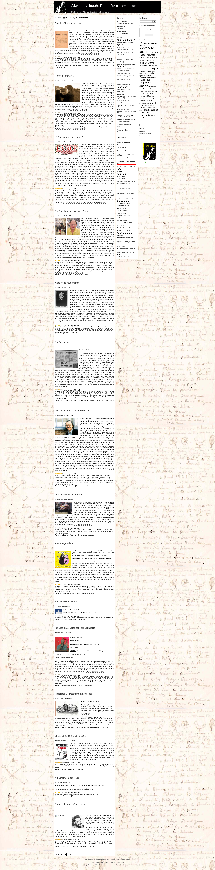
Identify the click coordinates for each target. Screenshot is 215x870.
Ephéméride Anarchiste (123, 191)
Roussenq (144, 105)
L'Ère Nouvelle (102, 60)
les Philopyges (75, 269)
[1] (98, 701)
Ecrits (79, 118)
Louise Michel (66, 197)
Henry (70, 194)
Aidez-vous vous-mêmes (67, 283)
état (86, 588)
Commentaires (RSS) (119, 862)
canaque (99, 475)
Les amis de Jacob (88, 66)
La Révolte (73, 196)
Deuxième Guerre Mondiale (82, 393)
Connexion (142, 131)
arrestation (78, 391)
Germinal (110, 58)
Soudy (87, 199)
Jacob (90, 60)
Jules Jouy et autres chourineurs (126, 193)
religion (105, 590)
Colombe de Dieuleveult (105, 114)
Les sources (120, 82)
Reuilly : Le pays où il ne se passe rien (94, 400)
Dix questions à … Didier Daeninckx (72, 410)
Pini (79, 197)
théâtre (71, 484)
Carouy (67, 192)
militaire (65, 794)
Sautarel (98, 62)
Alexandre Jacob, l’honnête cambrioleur (103, 5)
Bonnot (103, 190)
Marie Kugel (59, 62)
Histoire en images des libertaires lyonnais (126, 249)
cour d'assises (92, 719)
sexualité (65, 272)
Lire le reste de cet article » (90, 53)
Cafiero (98, 586)
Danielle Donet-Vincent (97, 116)
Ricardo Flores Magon (105, 843)
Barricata (119, 171)
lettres (84, 120)
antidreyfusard (108, 262)
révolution (94, 843)
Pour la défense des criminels (69, 23)
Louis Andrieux (68, 481)
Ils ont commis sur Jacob (71, 127)
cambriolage (59, 192)
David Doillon (108, 719)
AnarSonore (120, 168)
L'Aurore (100, 267)
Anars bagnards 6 (64, 543)
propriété (97, 682)
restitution (107, 618)
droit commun (60, 118)
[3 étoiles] (58, 57)
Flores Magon (93, 841)
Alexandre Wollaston (86, 262)
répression (83, 123)
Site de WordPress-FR (145, 138)
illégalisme (73, 60)
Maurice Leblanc (107, 269)
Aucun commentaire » (79, 128)
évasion (152, 113)
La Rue (80, 196)
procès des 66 (92, 197)
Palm (56, 271)
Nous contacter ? (121, 145)
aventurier (83, 764)
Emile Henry (97, 720)
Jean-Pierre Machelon (70, 120)
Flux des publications (145, 133)
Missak (57, 482)
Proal (111, 122)
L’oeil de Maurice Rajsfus (123, 203)
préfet (81, 482)
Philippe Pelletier (83, 682)
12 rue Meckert (65, 475)
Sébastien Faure (96, 271)
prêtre (77, 794)
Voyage (119, 126)
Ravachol (58, 199)
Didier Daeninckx (92, 477)
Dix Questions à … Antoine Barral (71, 211)
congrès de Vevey (75, 678)
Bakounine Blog (121, 246)
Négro (75, 531)
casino (107, 391)
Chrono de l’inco (121, 137)
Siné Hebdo (109, 766)
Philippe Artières (103, 122)
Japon (97, 680)
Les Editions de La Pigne (123, 215)
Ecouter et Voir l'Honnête (71, 535)
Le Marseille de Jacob (123, 70)
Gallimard (110, 477)
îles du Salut (108, 118)
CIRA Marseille (121, 178)
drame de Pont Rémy (100, 393)
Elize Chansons (121, 186)
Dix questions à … (122, 47)
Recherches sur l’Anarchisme (125, 232)
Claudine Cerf (108, 475)
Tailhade (71, 272)
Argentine (85, 676)
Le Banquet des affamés (105, 479)
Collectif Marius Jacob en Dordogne (126, 181)
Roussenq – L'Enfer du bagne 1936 (126, 111)
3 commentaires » (82, 274)
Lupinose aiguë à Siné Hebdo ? (70, 736)
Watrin (57, 201)
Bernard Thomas (145, 71)
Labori (67, 269)
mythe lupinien (76, 766)
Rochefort (98, 397)
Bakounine (96, 190)
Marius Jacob (77, 395)
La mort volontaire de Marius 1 (70, 494)
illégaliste (90, 680)
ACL (141, 43)
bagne (94, 114)
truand (92, 199)
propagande (59, 123)
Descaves (75, 266)
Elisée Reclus (91, 678)
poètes (74, 271)
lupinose (98, 269)
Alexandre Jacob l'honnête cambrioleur (148, 55)
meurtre (74, 197)
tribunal (57, 125)
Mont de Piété (87, 395)
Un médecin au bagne (123, 124)
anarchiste (80, 114)
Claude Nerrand (67, 393)
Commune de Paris (61, 477)
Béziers (100, 264)
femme (57, 267)
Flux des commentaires (145, 136)
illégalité (105, 588)
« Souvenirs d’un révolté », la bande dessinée (126, 154)
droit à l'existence (97, 328)
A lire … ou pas (121, 21)
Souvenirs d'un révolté (123, 121)
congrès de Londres (84, 192)
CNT (112, 676)
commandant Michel (62, 116)
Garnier (64, 194)
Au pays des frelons (122, 33)
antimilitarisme (92, 327)
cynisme (100, 719)
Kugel (94, 60)
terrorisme (66, 591)
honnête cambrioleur (62, 60)
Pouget (83, 197)
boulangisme (59, 266)
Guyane (99, 118)
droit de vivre (108, 328)
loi (112, 680)
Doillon (64, 720)
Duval (104, 192)
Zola (81, 272)
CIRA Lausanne (121, 176)
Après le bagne (121, 31)
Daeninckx (72, 477)
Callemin (110, 190)
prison (142, 100)
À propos (119, 135)
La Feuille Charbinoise (123, 205)
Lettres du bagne (121, 86)
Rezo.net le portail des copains (125, 237)
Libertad (110, 60)
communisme (74, 588)
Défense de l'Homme (94, 530)
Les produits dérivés (122, 79)
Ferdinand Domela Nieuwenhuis (66, 330)
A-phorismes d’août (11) (67, 778)
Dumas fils (102, 477)
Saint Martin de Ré (107, 123)
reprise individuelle (87, 62)
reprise (91, 724)
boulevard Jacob (92, 764)
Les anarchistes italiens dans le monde (125, 253)
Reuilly (92, 397)
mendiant (73, 843)
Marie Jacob (59, 122)
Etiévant (106, 678)
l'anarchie (66, 196)
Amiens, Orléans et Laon (72, 66)
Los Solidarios (60, 682)
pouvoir (75, 590)
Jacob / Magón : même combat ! (71, 804)
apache (82, 190)
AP (85, 114)
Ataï (88, 475)
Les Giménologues (122, 220)
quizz (79, 846)
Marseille (143, 96)
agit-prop (75, 475)
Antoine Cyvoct (121, 26)
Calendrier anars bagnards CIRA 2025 (126, 36)
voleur (60, 64)
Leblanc (84, 722)
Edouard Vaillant (86, 720)
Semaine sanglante (61, 484)
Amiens (61, 58)
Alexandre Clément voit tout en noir (126, 166)
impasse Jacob (104, 764)
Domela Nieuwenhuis (82, 328)
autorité (78, 586)
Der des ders (81, 477)
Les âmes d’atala (121, 213)
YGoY (100, 865)
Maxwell (67, 122)
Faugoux (105, 720)
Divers (118, 44)
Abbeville (62, 391)
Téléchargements (121, 147)
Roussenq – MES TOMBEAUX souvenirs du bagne (125, 116)
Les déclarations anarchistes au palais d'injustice (125, 76)
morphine (69, 531)
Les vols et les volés (70, 685)
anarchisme (82, 327)
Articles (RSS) (108, 862)
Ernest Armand (101, 58)
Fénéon (63, 267)
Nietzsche (87, 122)
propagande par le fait (71, 123)
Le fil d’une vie (120, 140)
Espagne (110, 393)
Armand (67, 58)
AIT (60, 586)
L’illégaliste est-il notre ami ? (69, 137)
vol (62, 125)
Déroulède (67, 266)
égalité (93, 58)
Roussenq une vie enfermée (124, 119)
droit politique (71, 118)
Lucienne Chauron (88, 269)
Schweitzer (58, 533)
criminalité (84, 116)
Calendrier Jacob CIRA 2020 (124, 39)
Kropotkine (58, 196)
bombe (93, 586)
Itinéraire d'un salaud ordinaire (71, 479)
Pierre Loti (72, 397)
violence (108, 199)
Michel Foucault (77, 122)
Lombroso (101, 120)
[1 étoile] (55, 57)
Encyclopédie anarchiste (123, 52)
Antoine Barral (71, 264)
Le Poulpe (58, 481)
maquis (70, 395)
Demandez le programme (124, 42)
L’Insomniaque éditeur (123, 200)
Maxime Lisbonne (90, 481)
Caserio (73, 192)
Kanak (94, 479)
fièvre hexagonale (78, 267)
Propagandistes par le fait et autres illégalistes (78, 202)
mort (106, 722)
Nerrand (104, 395)
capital (105, 586)
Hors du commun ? (64, 76)
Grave (91, 588)
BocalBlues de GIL (122, 173)
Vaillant (97, 199)
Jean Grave (100, 194)
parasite (71, 794)
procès (87, 618)
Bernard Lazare (90, 264)
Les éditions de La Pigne (123, 142)
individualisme (82, 60)
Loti (106, 120)
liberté (111, 588)
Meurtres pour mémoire (105, 481)
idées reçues (74, 680)
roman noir (109, 482)
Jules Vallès (87, 479)
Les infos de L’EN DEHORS (124, 223)
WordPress (100, 862)
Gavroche (119, 54)
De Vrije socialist (68, 328)
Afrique (62, 262)
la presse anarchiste (122, 208)
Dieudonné (109, 116)
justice (78, 722)
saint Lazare (80, 199)
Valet (102, 199)
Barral (80, 264)
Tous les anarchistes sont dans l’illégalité (75, 628)
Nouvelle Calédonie (67, 482)
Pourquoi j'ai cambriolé (72, 62)
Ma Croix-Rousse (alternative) (125, 256)
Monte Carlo (97, 395)
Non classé (120, 94)
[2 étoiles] (57, 57)
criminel (74, 58)
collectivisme (64, 588)
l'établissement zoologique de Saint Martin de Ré (126, 65)
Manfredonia (99, 722)
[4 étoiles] (59, 57)
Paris (94, 122)
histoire (57, 479)
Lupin (152, 89)
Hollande (88, 330)
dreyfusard (89, 266)
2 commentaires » (101, 202)
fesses (69, 267)
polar (76, 482)
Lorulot (107, 196)
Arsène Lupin (145, 65)
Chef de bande (62, 342)
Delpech (57, 720)
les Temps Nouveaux (91, 196)
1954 (61, 530)
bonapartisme (108, 264)
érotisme (110, 266)
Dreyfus (82, 266)
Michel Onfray (65, 766)
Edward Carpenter (84, 58)
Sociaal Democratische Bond (64, 332)
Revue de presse (102, 66)
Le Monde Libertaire (122, 210)
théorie (57, 768)
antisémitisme (59, 264)
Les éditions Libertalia (122, 218)
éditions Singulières (100, 266)
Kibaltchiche (109, 194)
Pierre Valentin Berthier (86, 531)
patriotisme (67, 271)
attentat (89, 114)
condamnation (74, 116)
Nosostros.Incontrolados (123, 230)
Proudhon (98, 590)
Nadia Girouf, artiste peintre (124, 228)
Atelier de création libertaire (124, 158)
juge (80, 120)
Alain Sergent (148, 43)
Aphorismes (67, 619)
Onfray (84, 766)
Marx (62, 590)
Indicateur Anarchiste (88, 194)
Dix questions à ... (69, 274)
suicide (65, 533)
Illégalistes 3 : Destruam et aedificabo (73, 694)
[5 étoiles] (61, 57)
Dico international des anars (124, 183)
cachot (145, 73)
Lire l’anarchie (120, 225)
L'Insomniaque (60, 531)
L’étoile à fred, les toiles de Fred (125, 198)
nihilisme (68, 590)
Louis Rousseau (144, 89)
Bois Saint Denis (89, 391)
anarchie (76, 190)
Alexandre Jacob (64, 114)
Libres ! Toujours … (122, 89)
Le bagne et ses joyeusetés (89, 127)
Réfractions (84, 724)
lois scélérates (92, 120)
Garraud (85, 118)
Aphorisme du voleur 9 (66, 601)
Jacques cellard (90, 267)
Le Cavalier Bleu (105, 680)
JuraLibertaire (120, 196)
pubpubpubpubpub (122, 100)
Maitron (110, 120)
